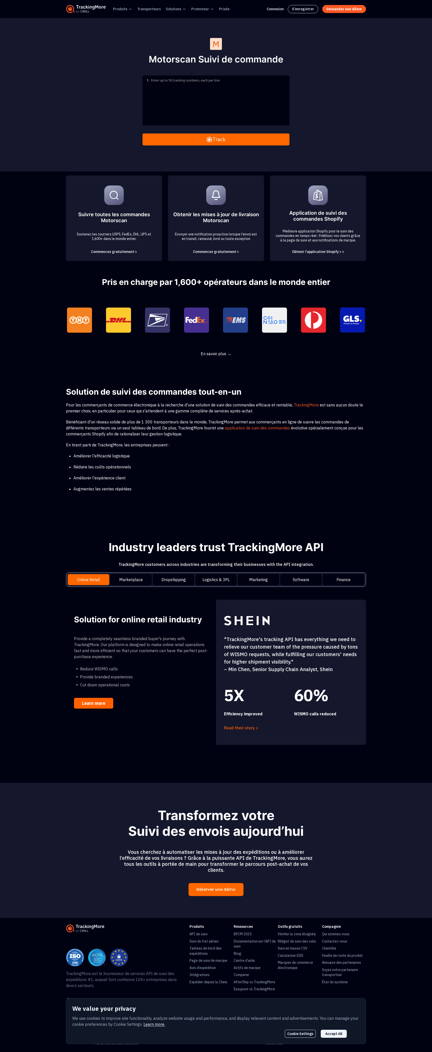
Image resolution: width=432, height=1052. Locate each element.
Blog (237, 953)
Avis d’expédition (203, 968)
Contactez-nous (334, 941)
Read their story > (241, 727)
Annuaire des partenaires (341, 962)
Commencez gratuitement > (114, 251)
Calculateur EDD (290, 955)
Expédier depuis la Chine (208, 982)
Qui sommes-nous (336, 934)
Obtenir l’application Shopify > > (318, 251)
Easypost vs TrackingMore (254, 989)
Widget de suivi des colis (297, 941)
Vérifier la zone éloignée (297, 934)
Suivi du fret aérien (204, 941)
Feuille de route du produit (342, 955)
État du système (335, 982)
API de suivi (199, 934)
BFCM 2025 (243, 934)
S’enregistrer (303, 9)
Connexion (275, 9)
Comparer (241, 975)
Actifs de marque (247, 968)
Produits (120, 9)
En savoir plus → (216, 353)
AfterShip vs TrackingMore (254, 982)
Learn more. (154, 1024)
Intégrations (200, 975)
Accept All (333, 1034)
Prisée (224, 9)
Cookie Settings (300, 1034)
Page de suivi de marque (208, 960)
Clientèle (329, 948)
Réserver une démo (216, 889)
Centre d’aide (244, 960)
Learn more (93, 703)
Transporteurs (149, 9)
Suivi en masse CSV (293, 948)
